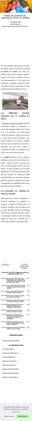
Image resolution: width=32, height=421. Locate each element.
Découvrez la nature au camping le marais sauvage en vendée (16, 300)
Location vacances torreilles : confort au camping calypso (15, 310)
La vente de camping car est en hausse (24, 266)
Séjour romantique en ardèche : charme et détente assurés (15, 291)
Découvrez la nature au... (9, 365)
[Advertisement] (16, 44)
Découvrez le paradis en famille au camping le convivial (15, 296)
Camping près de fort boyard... (10, 369)
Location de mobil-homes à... (10, 353)
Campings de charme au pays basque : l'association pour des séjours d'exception (15, 323)
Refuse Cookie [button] (9, 416)
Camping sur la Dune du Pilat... (11, 340)
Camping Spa (5, 264)
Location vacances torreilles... (10, 373)
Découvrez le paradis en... (9, 361)
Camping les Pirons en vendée (12, 123)
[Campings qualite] (16, 6)
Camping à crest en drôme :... (10, 377)
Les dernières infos (15, 24)
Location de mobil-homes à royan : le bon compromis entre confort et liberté (16, 287)
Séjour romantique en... (8, 357)
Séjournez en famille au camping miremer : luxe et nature (16, 328)
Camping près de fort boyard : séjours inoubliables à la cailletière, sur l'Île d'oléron (15, 306)
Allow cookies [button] (22, 416)
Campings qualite (16, 22)
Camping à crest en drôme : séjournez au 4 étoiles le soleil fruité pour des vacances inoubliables (15, 316)
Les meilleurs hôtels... (8, 349)
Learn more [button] (16, 411)
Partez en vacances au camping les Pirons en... (15, 26)
